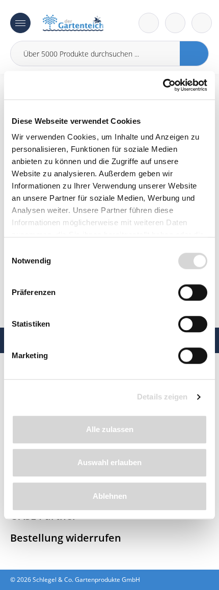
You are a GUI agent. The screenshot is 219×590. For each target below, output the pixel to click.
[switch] (192, 292)
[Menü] (20, 23)
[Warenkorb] (175, 23)
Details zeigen (162, 396)
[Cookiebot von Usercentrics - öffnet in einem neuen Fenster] (162, 85)
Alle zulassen (109, 429)
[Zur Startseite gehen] (73, 23)
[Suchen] (194, 53)
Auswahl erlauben (109, 462)
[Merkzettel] (149, 23)
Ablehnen (110, 496)
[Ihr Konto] (201, 23)
